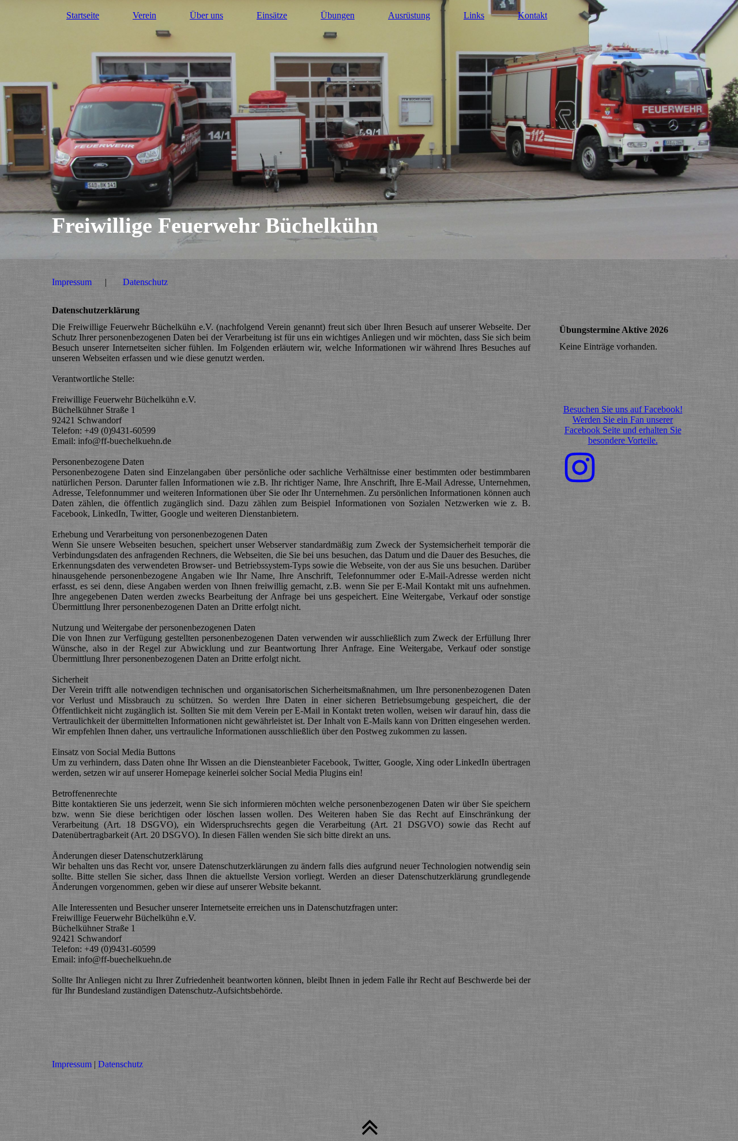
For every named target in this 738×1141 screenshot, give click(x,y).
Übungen (338, 15)
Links (474, 15)
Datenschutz (145, 282)
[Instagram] (579, 468)
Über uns (206, 15)
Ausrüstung (409, 15)
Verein (144, 15)
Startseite (82, 15)
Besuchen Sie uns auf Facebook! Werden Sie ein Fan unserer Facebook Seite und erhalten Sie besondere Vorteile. (623, 424)
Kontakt (532, 15)
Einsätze (272, 15)
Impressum (72, 282)
